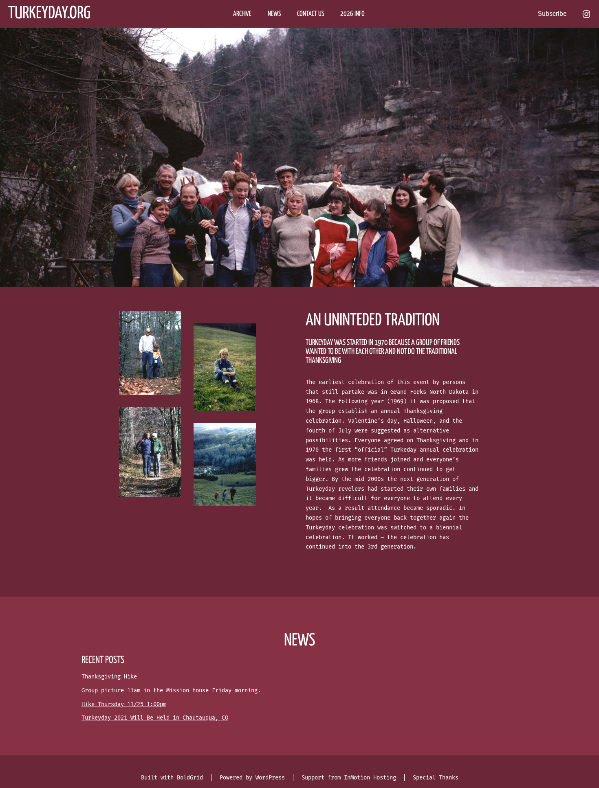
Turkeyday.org (49, 13)
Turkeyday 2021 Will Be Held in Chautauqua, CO (154, 717)
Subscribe (552, 14)
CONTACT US (310, 14)
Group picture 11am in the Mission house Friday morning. (171, 690)
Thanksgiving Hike (109, 676)
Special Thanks (435, 777)
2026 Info (352, 14)
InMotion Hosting (370, 777)
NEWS (274, 14)
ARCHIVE (242, 14)
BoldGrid (190, 777)
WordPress (270, 777)
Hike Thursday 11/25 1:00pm (123, 704)
